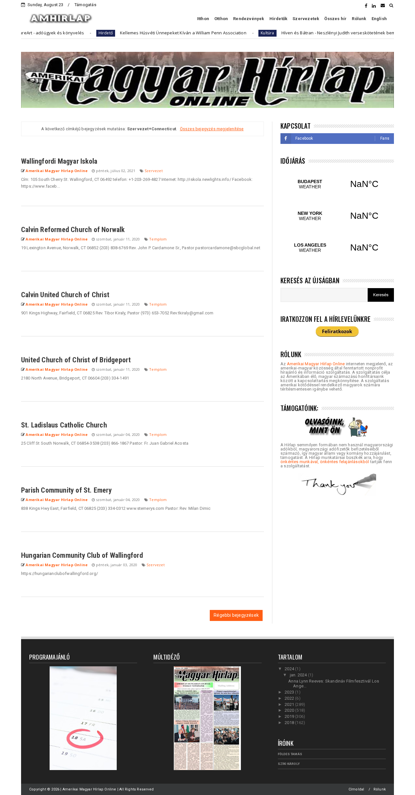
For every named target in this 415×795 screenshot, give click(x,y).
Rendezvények (248, 18)
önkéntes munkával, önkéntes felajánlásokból (324, 461)
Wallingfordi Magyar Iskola (59, 161)
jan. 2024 (299, 674)
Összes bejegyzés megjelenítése (211, 128)
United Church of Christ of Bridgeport (76, 360)
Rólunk (359, 18)
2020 (290, 710)
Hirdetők (278, 18)
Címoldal (356, 789)
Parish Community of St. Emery (66, 490)
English (379, 18)
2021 (290, 704)
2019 (290, 716)
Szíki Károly (289, 764)
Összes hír (335, 18)
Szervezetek (305, 18)
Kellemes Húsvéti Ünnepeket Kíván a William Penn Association (161, 33)
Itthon (203, 18)
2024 (290, 668)
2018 (290, 722)
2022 (290, 698)
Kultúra (245, 33)
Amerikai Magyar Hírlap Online (316, 363)
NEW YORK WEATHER (337, 216)
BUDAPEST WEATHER (337, 184)
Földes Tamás (290, 754)
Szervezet (154, 170)
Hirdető (84, 33)
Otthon (221, 18)
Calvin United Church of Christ (65, 295)
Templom (158, 239)
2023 (290, 692)
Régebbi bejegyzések (236, 615)
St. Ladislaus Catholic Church (64, 425)
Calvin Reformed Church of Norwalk (73, 230)
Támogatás (85, 4)
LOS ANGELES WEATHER (337, 247)
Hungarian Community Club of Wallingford (82, 555)
